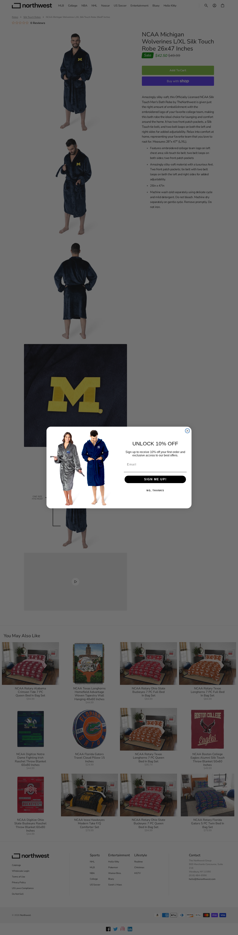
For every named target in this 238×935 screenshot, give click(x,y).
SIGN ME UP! (155, 479)
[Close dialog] (187, 431)
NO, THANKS (155, 490)
